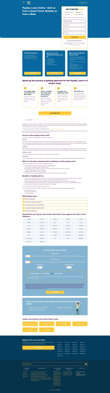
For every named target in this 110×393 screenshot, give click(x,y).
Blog (24, 377)
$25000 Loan (75, 353)
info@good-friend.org (80, 375)
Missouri (68, 228)
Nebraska (29, 232)
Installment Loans (46, 323)
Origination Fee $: (69, 264)
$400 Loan (82, 342)
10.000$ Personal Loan (67, 374)
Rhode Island (81, 235)
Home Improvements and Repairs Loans (38, 371)
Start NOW (32, 73)
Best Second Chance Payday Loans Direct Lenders (41, 377)
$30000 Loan (83, 353)
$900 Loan (60, 347)
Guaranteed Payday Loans (64, 307)
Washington (81, 238)
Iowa (29, 225)
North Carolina (81, 232)
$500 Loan (60, 344)
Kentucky (55, 225)
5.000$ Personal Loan (67, 373)
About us (25, 371)
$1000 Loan (67, 347)
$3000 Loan (60, 349)
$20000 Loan (68, 353)
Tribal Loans (46, 329)
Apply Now (38, 347)
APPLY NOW (55, 292)
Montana (81, 228)
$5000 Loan (75, 349)
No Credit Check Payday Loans (36, 309)
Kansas (42, 225)
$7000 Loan (60, 351)
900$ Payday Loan (57, 383)
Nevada (41, 232)
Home (25, 119)
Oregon (55, 235)
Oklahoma (42, 235)
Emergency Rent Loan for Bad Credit (38, 373)
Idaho (55, 222)
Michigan (29, 228)
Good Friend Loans (53, 390)
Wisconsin (29, 241)
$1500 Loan (75, 347)
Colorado (68, 219)
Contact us (25, 373)
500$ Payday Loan (57, 377)
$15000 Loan (60, 353)
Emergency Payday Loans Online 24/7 (38, 376)
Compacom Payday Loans (54, 128)
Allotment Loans (30, 323)
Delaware (81, 219)
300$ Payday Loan (57, 374)
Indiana (81, 222)
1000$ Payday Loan (57, 385)
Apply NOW (55, 73)
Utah (68, 238)
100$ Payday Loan (56, 371)
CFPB (61, 128)
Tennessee (42, 238)
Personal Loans (80, 323)
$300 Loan (75, 342)
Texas (55, 238)
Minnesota (42, 228)
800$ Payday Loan (57, 382)
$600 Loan (67, 344)
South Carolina (29, 238)
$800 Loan (82, 344)
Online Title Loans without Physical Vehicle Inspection (41, 379)
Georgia (41, 222)
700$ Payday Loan (57, 380)
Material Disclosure (27, 364)
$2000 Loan (82, 347)
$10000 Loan (83, 351)
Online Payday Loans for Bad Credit (38, 307)
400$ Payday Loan (57, 376)
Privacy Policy (74, 43)
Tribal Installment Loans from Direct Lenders (39, 374)
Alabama (29, 219)
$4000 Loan (67, 349)
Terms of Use (79, 43)
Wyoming (42, 241)
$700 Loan (75, 344)
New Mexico (68, 232)
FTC (63, 128)
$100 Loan (60, 342)
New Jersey (55, 232)
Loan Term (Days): (55, 259)
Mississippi (55, 228)
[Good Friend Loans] (29, 3)
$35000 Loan (60, 355)
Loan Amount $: (55, 253)
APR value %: (39, 264)
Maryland (81, 225)
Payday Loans (63, 323)
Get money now (55, 113)
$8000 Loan (67, 351)
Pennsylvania (68, 235)
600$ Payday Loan (57, 379)
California (55, 219)
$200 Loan (67, 342)
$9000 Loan (75, 351)
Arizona (41, 219)
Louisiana (68, 225)
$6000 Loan (82, 349)
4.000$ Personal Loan (67, 371)
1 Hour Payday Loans (35, 380)
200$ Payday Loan (57, 373)
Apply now (83, 2)
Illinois (68, 222)
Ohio (29, 235)
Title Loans (30, 329)
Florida (29, 222)
